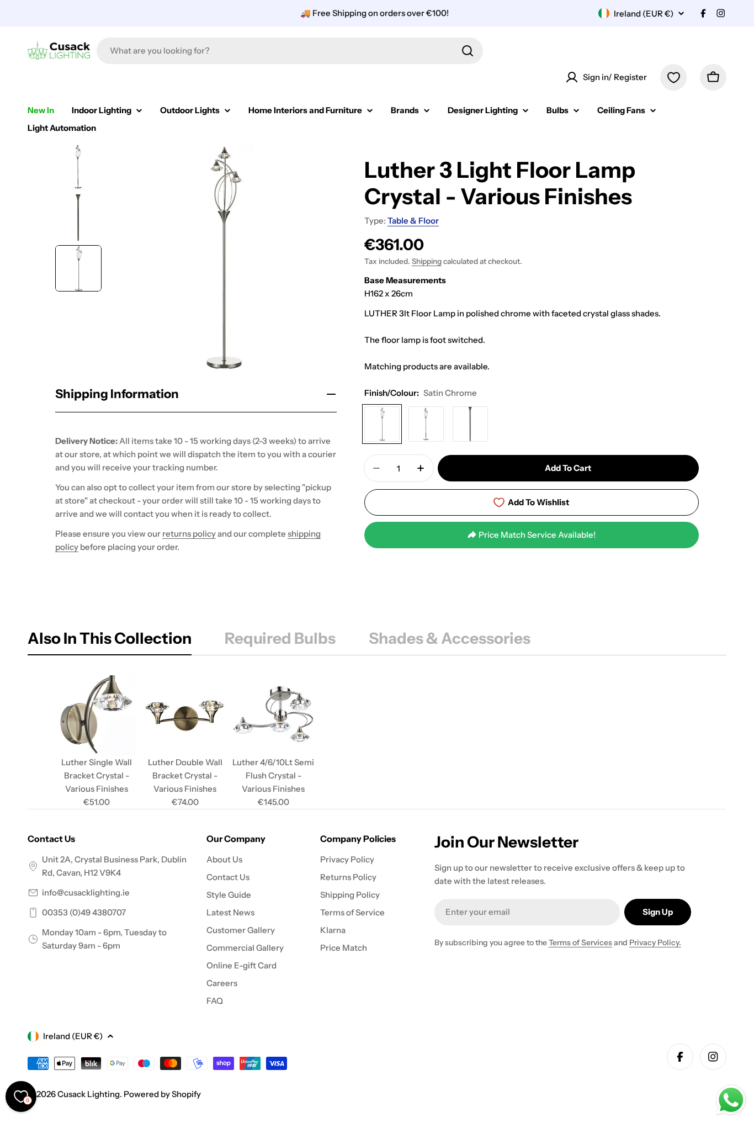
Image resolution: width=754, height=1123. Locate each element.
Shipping (427, 261)
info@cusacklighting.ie (86, 892)
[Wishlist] (673, 77)
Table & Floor (413, 220)
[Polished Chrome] (426, 424)
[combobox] (290, 51)
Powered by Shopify (162, 1094)
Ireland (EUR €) (643, 13)
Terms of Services (580, 942)
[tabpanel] (377, 741)
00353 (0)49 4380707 (84, 912)
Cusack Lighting (88, 1094)
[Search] (467, 50)
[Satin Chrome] (382, 424)
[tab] (110, 641)
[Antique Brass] (470, 424)
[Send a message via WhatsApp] (731, 1100)
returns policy (189, 533)
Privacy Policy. (655, 942)
